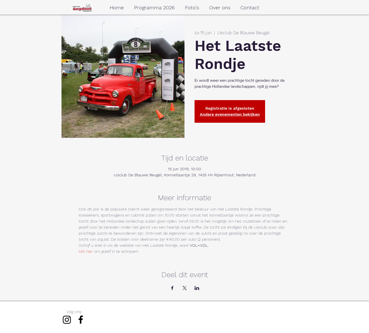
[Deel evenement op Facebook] (172, 288)
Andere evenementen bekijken (230, 114)
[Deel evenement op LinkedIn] (197, 288)
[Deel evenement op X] (184, 288)
